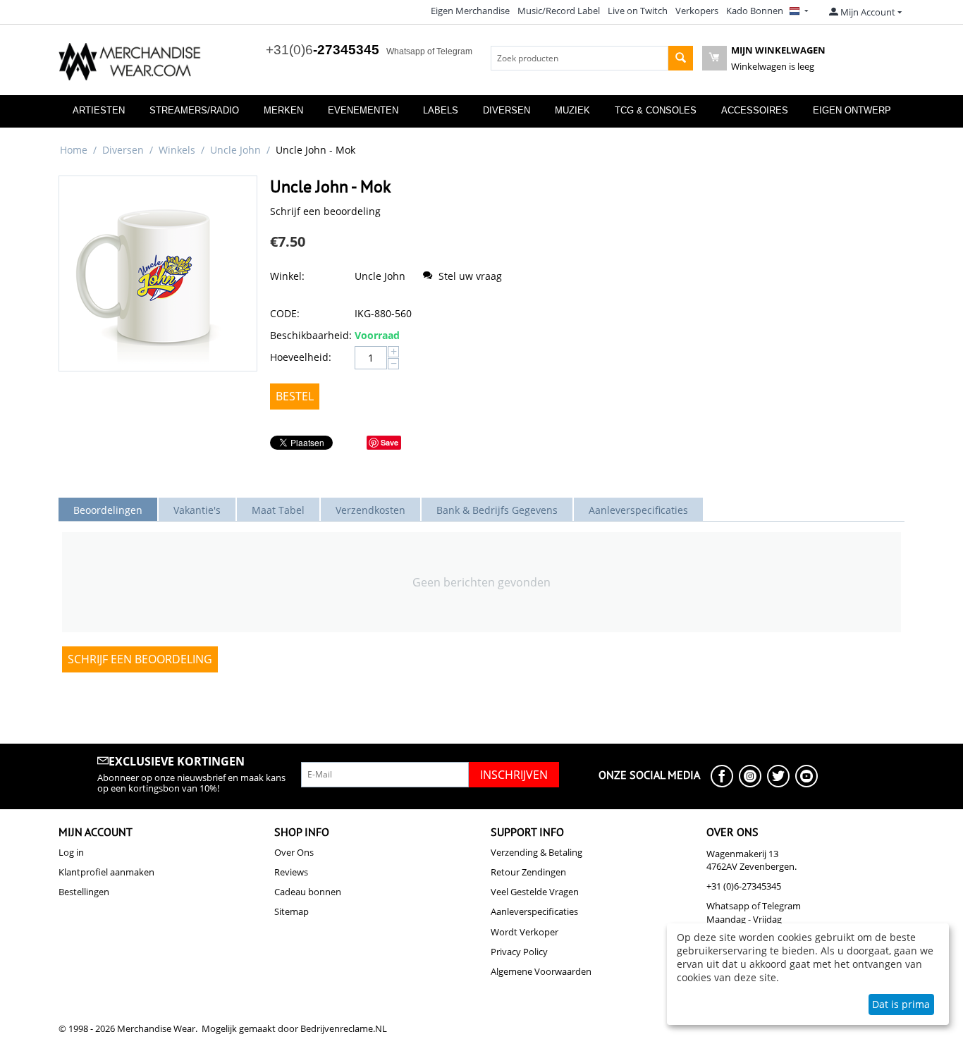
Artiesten (99, 110)
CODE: (285, 313)
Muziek (572, 110)
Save (389, 442)
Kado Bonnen (754, 10)
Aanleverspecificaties (534, 911)
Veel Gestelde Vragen (535, 891)
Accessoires (754, 110)
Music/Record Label (558, 10)
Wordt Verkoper (524, 932)
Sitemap (291, 911)
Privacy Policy (519, 951)
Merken (283, 110)
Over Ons (294, 852)
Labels (440, 110)
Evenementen (363, 110)
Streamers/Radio (194, 110)
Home (73, 149)
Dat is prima (901, 1004)
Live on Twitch (638, 10)
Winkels (177, 149)
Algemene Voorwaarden (541, 971)
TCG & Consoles (656, 110)
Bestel (295, 396)
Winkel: (287, 276)
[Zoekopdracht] (680, 58)
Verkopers (696, 10)
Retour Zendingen (528, 872)
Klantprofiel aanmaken (106, 872)
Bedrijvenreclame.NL (343, 1028)
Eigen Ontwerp (852, 110)
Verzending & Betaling (536, 852)
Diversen (506, 110)
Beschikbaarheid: (309, 335)
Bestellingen (84, 891)
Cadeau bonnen (307, 891)
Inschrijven (514, 774)
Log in (71, 852)
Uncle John (235, 149)
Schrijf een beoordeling (325, 211)
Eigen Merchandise (470, 10)
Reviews (291, 872)
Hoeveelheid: (300, 357)
